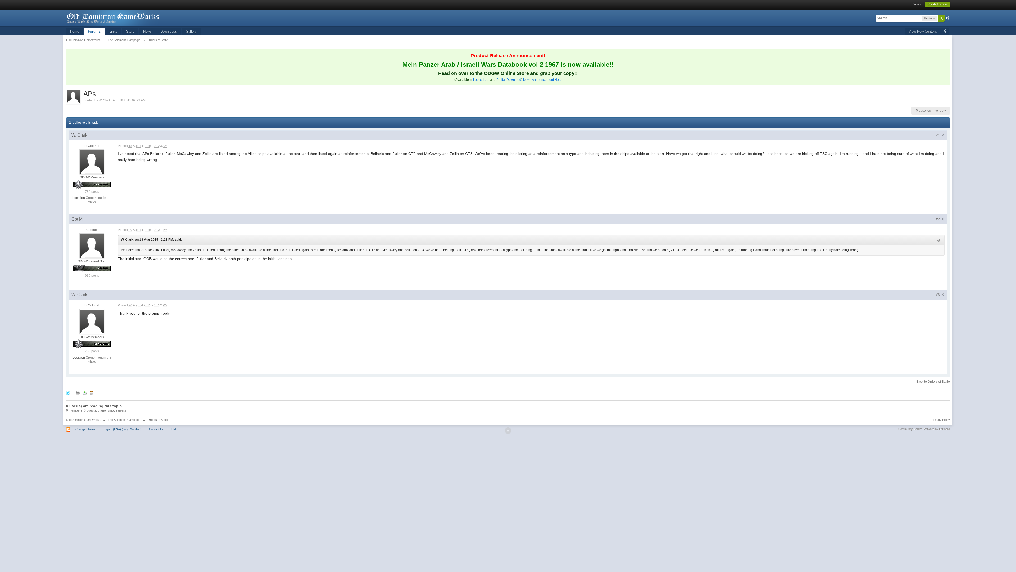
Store (130, 31)
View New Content (923, 31)
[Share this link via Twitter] (68, 393)
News (147, 31)
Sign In (917, 4)
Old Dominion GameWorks (83, 419)
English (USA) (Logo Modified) (122, 429)
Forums (94, 31)
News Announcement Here (542, 80)
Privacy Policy (941, 419)
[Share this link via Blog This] (91, 393)
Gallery (191, 31)
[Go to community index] (113, 18)
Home (74, 31)
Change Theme (85, 429)
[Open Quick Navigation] (945, 31)
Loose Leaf (481, 80)
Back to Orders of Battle (933, 381)
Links (113, 31)
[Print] (78, 393)
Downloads (168, 31)
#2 (938, 219)
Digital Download (508, 80)
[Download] (85, 393)
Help (174, 429)
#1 (938, 135)
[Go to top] (508, 430)
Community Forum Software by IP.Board (924, 429)
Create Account (937, 4)
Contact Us (156, 429)
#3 (938, 295)
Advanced (948, 18)
